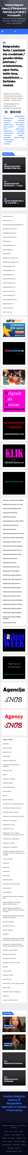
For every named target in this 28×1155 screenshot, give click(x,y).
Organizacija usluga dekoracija (12, 579)
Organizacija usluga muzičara (12, 596)
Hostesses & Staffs (8, 1025)
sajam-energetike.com (9, 283)
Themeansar (14, 1127)
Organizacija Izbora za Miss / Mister (13, 521)
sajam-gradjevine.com (9, 287)
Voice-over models (7, 1144)
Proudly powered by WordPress (9, 1125)
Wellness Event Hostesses (11, 1080)
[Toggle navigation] (15, 31)
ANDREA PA (9, 1028)
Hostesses (15, 1131)
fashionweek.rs (7, 241)
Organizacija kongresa (10, 529)
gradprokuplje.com (8, 249)
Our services (7, 1134)
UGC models (17, 1141)
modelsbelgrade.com (9, 270)
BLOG (5, 1061)
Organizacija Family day (10, 512)
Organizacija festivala (9, 517)
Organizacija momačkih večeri (12, 542)
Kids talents (17, 1148)
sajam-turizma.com (8, 308)
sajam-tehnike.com (8, 303)
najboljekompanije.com (9, 233)
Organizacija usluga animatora (12, 575)
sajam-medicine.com (9, 291)
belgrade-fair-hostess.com (10, 258)
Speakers (23, 1144)
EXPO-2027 (19, 1138)
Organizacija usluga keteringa (12, 587)
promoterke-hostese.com (10, 228)
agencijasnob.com (8, 216)
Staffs (10, 1131)
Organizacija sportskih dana (11, 566)
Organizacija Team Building (11, 571)
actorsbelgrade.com (8, 274)
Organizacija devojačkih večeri (12, 508)
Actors (4, 1141)
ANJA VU (8, 1045)
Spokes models (16, 1144)
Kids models (10, 1148)
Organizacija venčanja (9, 622)
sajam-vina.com (7, 312)
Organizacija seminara (9, 562)
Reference (4, 1138)
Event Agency (11, 1138)
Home (6, 1131)
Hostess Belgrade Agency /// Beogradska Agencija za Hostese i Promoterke (14, 1103)
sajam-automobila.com (9, 278)
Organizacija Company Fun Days (13, 504)
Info (4, 42)
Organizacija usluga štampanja (12, 612)
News (24, 1138)
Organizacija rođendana (10, 558)
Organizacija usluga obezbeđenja (13, 600)
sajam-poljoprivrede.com (10, 299)
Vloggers (23, 1141)
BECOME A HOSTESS (12, 1151)
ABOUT (21, 1131)
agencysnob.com (7, 220)
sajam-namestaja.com (9, 295)
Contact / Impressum (16, 1134)
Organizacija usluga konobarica (12, 591)
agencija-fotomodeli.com (10, 237)
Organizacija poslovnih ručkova (12, 550)
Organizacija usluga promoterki (12, 608)
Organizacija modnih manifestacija (13, 537)
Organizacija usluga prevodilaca (12, 604)
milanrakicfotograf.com (9, 245)
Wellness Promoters (13, 1063)
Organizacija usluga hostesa (11, 583)
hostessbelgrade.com (9, 266)
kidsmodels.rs (7, 253)
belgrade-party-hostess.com (11, 262)
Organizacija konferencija (10, 525)
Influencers (9, 1141)
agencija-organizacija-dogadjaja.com (13, 224)
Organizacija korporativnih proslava (13, 533)
